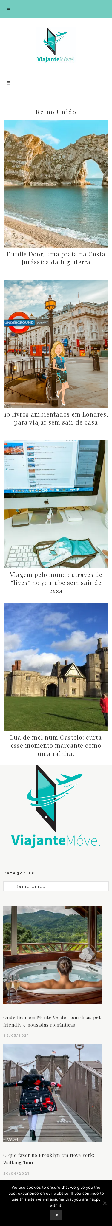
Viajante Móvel (56, 45)
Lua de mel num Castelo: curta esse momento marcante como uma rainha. (56, 745)
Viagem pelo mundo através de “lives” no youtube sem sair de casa (56, 582)
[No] (105, 1203)
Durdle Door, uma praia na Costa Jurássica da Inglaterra (56, 258)
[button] (56, 9)
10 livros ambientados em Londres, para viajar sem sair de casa (56, 418)
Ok (56, 1215)
